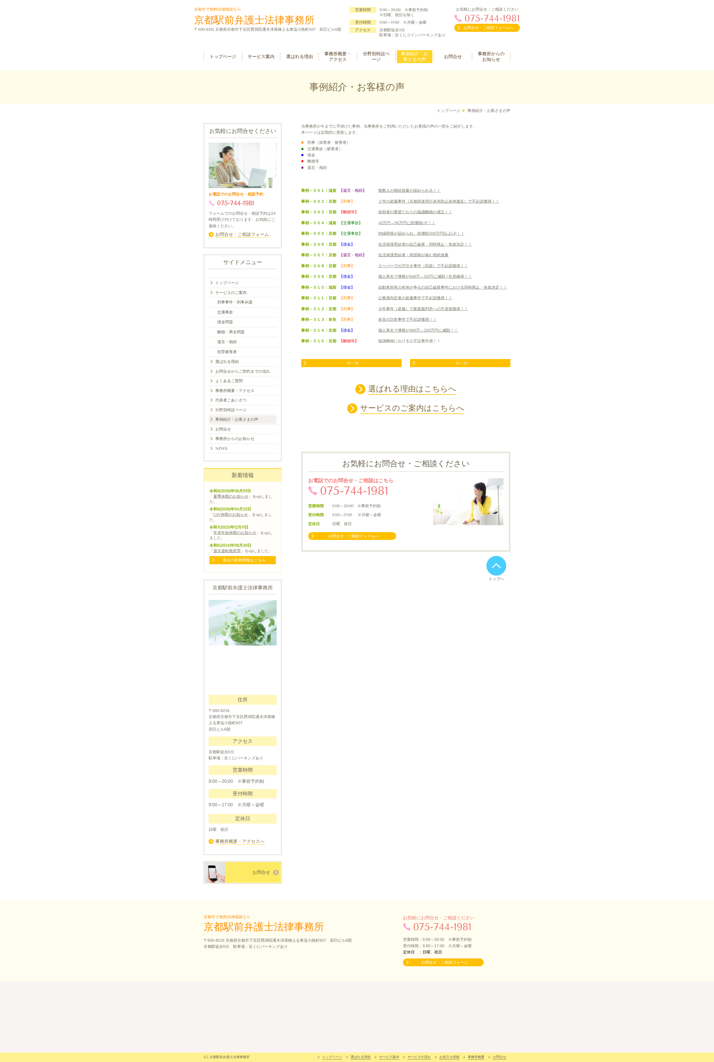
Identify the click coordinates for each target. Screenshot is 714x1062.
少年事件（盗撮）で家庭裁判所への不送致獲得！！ (423, 309)
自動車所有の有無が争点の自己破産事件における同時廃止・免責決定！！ (442, 287)
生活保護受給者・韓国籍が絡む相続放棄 (413, 255)
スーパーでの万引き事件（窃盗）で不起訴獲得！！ (423, 266)
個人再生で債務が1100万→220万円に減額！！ (418, 330)
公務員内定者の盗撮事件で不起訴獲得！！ (415, 298)
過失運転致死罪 (227, 551)
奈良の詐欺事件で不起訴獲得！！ (407, 319)
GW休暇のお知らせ (230, 514)
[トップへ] (496, 565)
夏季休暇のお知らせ (231, 496)
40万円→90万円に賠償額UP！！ (406, 223)
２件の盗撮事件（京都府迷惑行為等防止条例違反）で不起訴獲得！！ (438, 201)
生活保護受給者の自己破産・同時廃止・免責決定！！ (425, 244)
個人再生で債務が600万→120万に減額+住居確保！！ (425, 276)
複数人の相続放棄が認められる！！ (409, 190)
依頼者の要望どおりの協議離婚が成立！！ (415, 212)
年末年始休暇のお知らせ (234, 532)
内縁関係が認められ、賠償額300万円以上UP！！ (421, 233)
